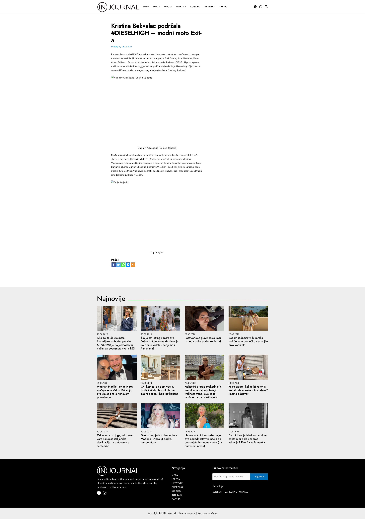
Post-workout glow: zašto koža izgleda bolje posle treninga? (203, 339)
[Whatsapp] (123, 264)
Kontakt (217, 491)
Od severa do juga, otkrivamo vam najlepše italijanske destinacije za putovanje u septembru (115, 440)
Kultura (194, 6)
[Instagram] (260, 6)
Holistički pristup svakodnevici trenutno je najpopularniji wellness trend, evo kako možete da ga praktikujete (203, 392)
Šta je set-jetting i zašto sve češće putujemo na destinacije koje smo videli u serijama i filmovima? (160, 343)
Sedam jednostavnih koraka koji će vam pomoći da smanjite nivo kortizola (248, 341)
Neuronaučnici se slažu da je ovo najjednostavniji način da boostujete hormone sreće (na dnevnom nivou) (203, 440)
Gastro (223, 6)
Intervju (177, 495)
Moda (156, 6)
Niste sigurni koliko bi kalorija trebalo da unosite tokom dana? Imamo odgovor (248, 390)
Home (146, 6)
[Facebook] (255, 6)
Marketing (231, 491)
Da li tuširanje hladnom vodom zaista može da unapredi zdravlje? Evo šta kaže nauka (248, 439)
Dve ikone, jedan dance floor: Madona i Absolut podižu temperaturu (159, 439)
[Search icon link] (266, 7)
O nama (243, 491)
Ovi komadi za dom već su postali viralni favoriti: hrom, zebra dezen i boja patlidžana (159, 390)
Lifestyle (181, 6)
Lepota (168, 6)
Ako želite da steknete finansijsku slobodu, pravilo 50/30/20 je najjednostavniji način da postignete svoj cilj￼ (115, 343)
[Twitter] (118, 264)
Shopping (209, 6)
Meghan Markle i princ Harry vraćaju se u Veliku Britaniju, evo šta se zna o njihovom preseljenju (115, 392)
